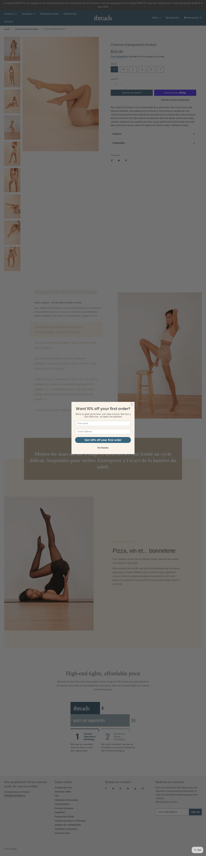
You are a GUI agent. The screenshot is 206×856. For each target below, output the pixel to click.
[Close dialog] (132, 404)
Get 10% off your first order (103, 440)
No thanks (103, 448)
